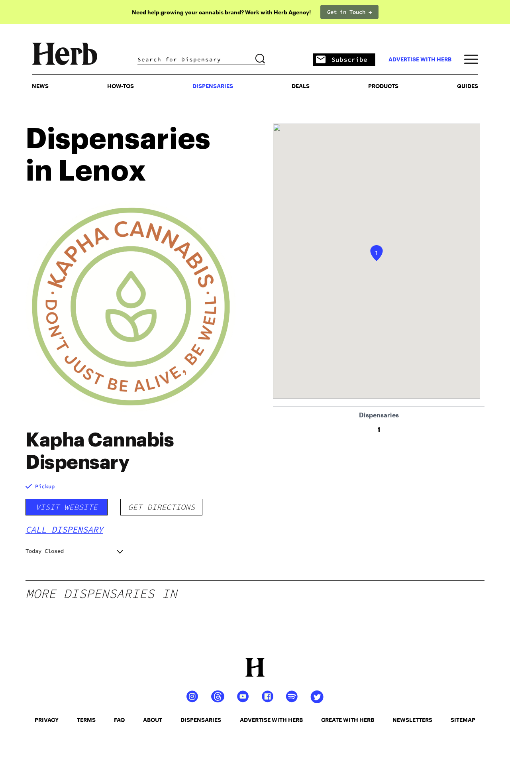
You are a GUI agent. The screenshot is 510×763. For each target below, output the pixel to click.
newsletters (412, 719)
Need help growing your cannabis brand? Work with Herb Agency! (221, 12)
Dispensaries (212, 86)
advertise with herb (419, 59)
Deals (301, 86)
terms (86, 719)
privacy (47, 719)
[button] (376, 253)
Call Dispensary (64, 529)
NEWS (40, 86)
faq (119, 719)
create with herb (347, 719)
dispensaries (200, 719)
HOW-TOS (120, 86)
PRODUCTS (383, 86)
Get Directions (161, 507)
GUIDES (467, 86)
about (152, 719)
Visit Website (66, 507)
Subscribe (349, 59)
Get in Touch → (349, 12)
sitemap (463, 719)
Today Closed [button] (45, 551)
